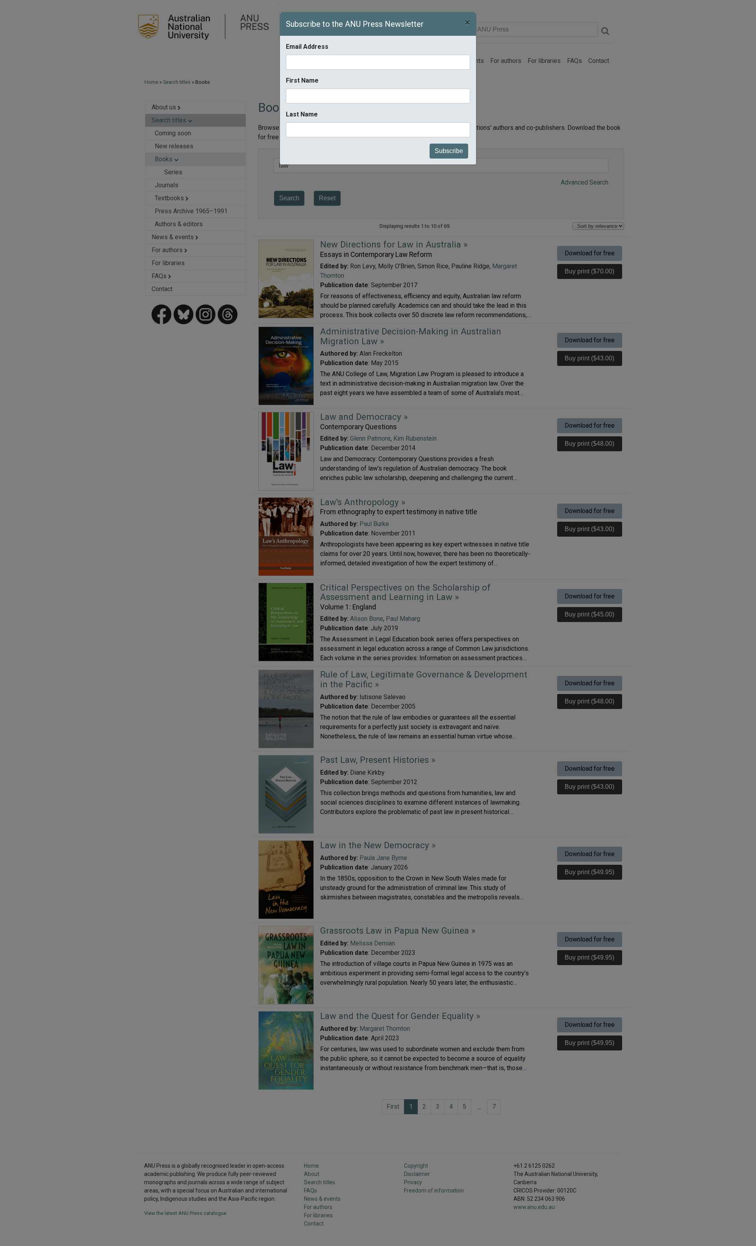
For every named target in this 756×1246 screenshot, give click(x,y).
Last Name (302, 114)
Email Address (307, 46)
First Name (302, 80)
